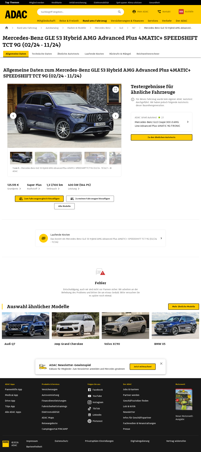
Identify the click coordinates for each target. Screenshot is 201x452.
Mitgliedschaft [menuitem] (46, 20)
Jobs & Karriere (131, 389)
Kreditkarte (57, 2)
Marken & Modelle (76, 28)
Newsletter (129, 412)
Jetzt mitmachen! (143, 366)
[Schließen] (161, 364)
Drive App (10, 400)
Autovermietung (50, 395)
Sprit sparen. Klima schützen (129, 2)
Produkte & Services (51, 384)
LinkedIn (97, 414)
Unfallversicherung (77, 2)
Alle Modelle (64, 206)
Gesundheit (154, 2)
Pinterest (98, 421)
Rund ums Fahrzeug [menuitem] (95, 20)
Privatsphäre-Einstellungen (99, 441)
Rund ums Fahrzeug (27, 28)
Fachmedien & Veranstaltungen (139, 423)
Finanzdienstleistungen (54, 400)
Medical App (11, 395)
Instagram (98, 402)
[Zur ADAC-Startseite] (16, 14)
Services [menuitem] (153, 20)
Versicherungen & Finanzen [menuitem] (127, 20)
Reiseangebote (49, 423)
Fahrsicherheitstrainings (54, 406)
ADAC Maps (48, 417)
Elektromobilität (101, 2)
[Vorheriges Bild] (13, 115)
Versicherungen (49, 389)
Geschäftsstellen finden (135, 400)
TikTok (96, 408)
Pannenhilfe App (13, 389)
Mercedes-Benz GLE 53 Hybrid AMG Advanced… (168, 28)
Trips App (10, 406)
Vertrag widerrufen (176, 441)
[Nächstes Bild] (115, 115)
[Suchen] (119, 11)
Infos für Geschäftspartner (137, 417)
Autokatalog (52, 28)
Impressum (32, 441)
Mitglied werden (36, 2)
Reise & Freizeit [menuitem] (69, 20)
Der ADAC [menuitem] (181, 20)
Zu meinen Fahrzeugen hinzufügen (92, 198)
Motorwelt (180, 384)
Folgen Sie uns (94, 384)
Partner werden (131, 395)
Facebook (98, 389)
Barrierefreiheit (34, 446)
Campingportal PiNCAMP (55, 429)
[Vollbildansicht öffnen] (115, 89)
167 (133, 28)
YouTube (97, 396)
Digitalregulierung (140, 441)
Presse (126, 429)
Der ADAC (127, 384)
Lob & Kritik (129, 406)
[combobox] (80, 11)
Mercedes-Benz (103, 28)
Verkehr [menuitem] (167, 20)
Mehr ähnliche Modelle (183, 306)
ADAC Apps (10, 384)
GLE (121, 28)
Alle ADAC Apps (13, 412)
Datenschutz (61, 441)
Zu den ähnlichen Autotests (161, 137)
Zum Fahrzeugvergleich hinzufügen (42, 198)
